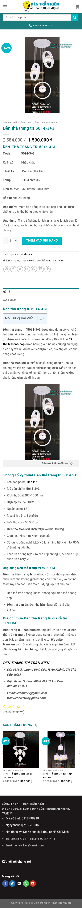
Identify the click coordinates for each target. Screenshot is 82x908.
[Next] (79, 760)
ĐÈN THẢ (26, 122)
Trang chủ (10, 122)
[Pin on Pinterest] (34, 269)
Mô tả (6, 291)
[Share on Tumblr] (47, 269)
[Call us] (26, 883)
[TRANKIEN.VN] (41, 6)
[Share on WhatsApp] (6, 269)
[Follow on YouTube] (33, 883)
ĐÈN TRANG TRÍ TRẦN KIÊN (26, 663)
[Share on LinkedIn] (41, 269)
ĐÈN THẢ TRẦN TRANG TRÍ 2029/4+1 (18, 775)
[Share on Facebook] (13, 269)
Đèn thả (31, 482)
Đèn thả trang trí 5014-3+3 (51, 260)
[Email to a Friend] (27, 269)
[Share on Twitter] (20, 269)
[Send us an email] (19, 883)
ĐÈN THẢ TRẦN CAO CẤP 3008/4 (57, 775)
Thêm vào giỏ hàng (42, 240)
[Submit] (74, 17)
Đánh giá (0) (10, 299)
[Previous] (3, 760)
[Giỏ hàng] (77, 6)
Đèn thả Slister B (46, 122)
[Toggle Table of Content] (39, 319)
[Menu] (5, 6)
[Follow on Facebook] (5, 883)
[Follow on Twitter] (12, 883)
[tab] (41, 292)
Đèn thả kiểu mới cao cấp (21, 260)
